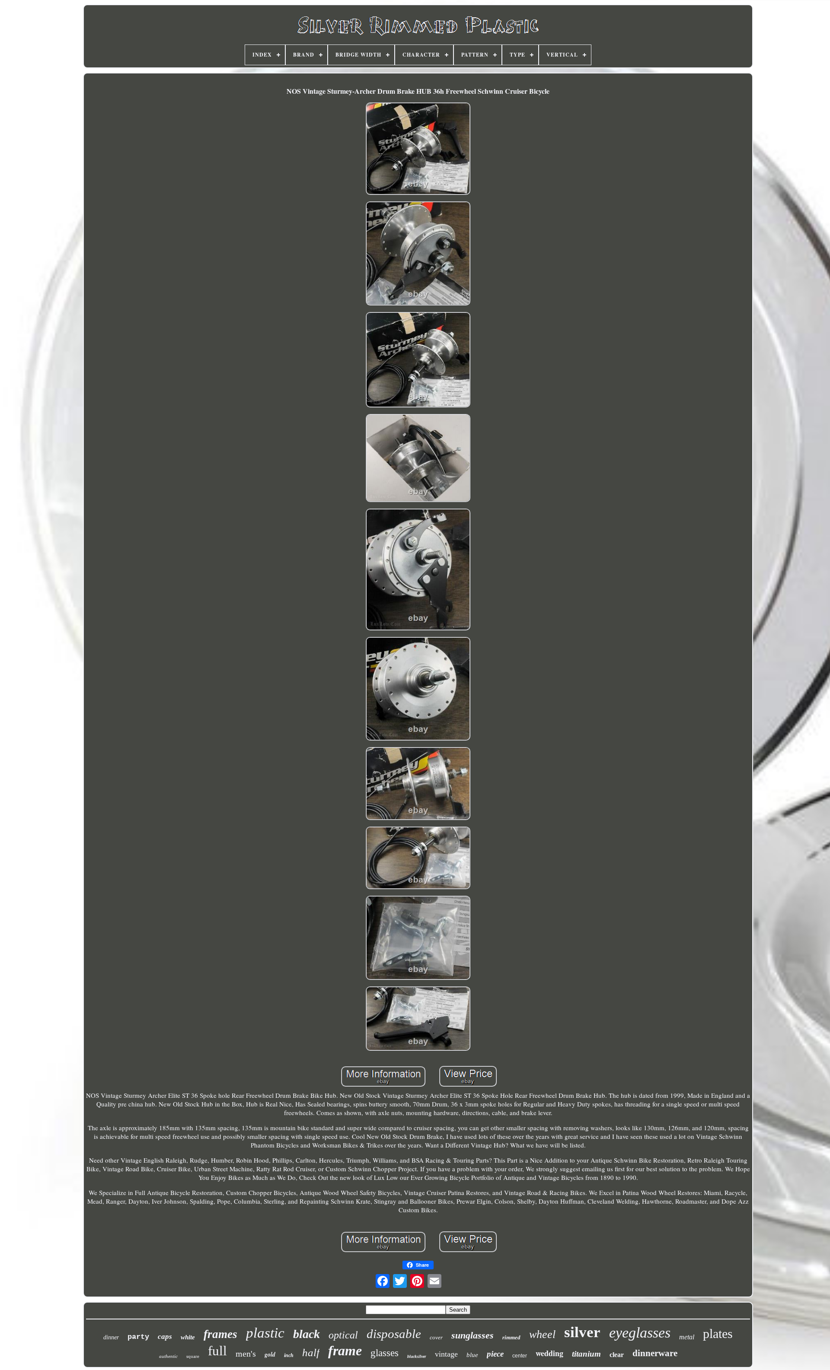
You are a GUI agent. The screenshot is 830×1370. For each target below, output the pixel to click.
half (310, 1352)
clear (617, 1354)
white (188, 1337)
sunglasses (472, 1335)
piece (495, 1353)
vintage (446, 1354)
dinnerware (654, 1353)
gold (270, 1354)
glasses (384, 1353)
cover (436, 1337)
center (519, 1356)
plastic (265, 1333)
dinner (111, 1337)
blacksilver (416, 1356)
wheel (542, 1334)
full (217, 1350)
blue (472, 1354)
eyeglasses (639, 1333)
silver (582, 1332)
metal (686, 1337)
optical (343, 1335)
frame (345, 1350)
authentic (168, 1356)
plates (718, 1333)
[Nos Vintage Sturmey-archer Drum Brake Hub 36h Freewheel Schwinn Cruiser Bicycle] (418, 149)
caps (165, 1336)
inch (289, 1355)
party (138, 1337)
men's (246, 1353)
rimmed (511, 1337)
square (192, 1356)
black (306, 1334)
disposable (394, 1334)
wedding (549, 1353)
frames (220, 1334)
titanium (586, 1353)
